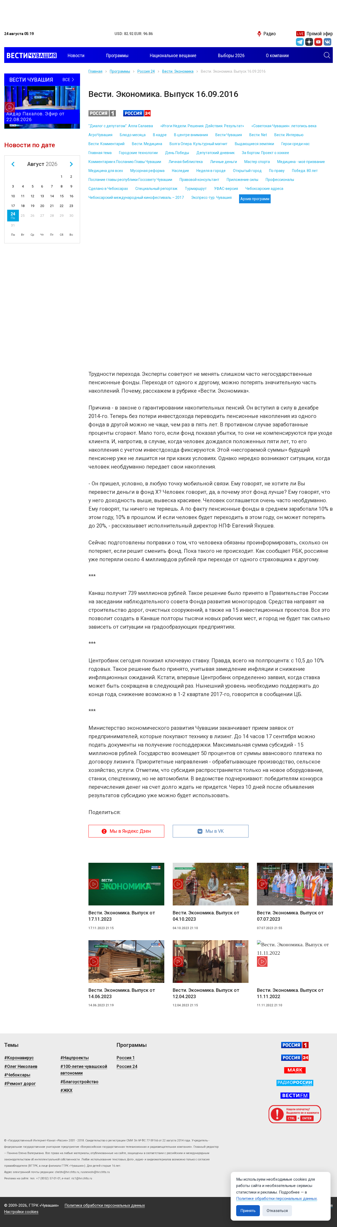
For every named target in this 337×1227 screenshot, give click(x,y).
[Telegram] (300, 42)
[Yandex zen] (309, 42)
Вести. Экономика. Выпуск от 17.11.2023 (121, 916)
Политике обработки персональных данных (276, 1198)
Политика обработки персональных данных (105, 1205)
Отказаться (277, 1210)
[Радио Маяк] (295, 1070)
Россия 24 (146, 71)
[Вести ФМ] (294, 1095)
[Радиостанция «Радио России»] (294, 1083)
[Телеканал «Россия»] (295, 1045)
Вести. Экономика (178, 71)
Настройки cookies (21, 1211)
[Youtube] (318, 42)
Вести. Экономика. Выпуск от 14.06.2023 (121, 993)
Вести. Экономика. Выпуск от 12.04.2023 (206, 993)
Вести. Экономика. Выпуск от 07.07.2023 (290, 916)
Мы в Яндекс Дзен (130, 831)
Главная (95, 71)
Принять (248, 1210)
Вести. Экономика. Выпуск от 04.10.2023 (206, 916)
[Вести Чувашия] (30, 55)
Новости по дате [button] (29, 145)
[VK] (327, 42)
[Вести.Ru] (295, 1057)
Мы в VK (215, 831)
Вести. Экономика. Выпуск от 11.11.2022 (290, 993)
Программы (120, 71)
